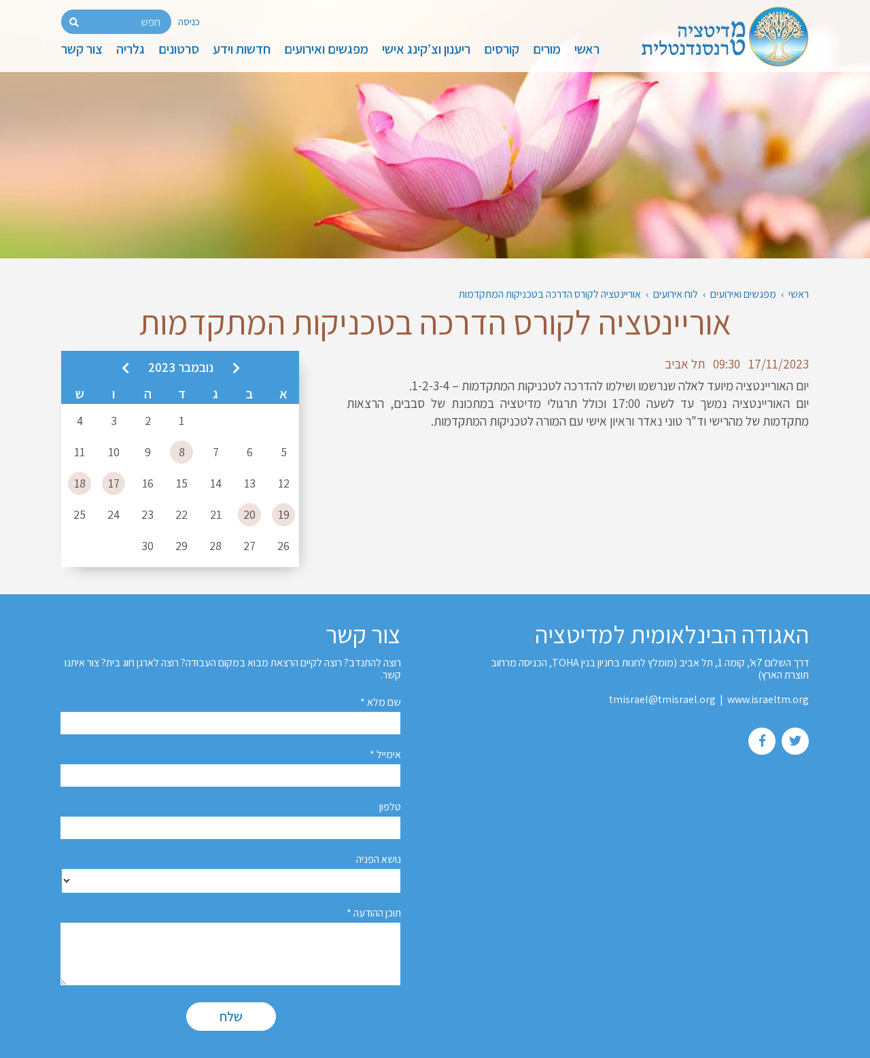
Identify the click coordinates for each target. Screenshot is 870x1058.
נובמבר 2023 (180, 367)
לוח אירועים (675, 294)
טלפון (390, 807)
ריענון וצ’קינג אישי (426, 49)
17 (114, 483)
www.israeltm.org (768, 699)
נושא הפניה (378, 859)
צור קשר (82, 49)
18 (80, 483)
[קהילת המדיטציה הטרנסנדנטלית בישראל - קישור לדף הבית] (719, 39)
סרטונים (178, 49)
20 (249, 514)
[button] (74, 22)
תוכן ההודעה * (374, 913)
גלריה (130, 49)
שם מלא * (380, 702)
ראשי (586, 49)
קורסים (501, 49)
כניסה (189, 21)
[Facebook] (762, 741)
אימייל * (385, 754)
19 (284, 514)
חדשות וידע (242, 49)
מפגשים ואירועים (326, 49)
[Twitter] (795, 741)
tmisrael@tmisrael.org (662, 699)
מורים (547, 49)
